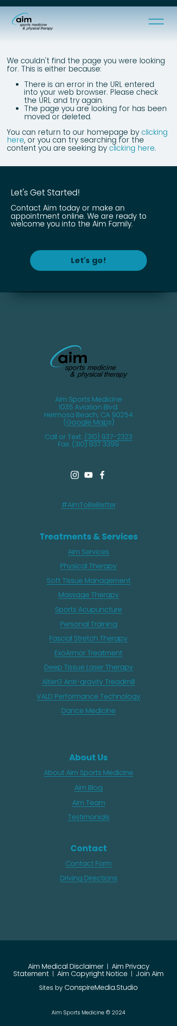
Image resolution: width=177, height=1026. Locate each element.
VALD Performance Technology (88, 697)
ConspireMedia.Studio (101, 987)
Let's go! (88, 260)
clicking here (132, 148)
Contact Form (88, 864)
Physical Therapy (88, 566)
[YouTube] (88, 475)
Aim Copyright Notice (92, 974)
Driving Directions (88, 878)
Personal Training (88, 624)
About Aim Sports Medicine (88, 773)
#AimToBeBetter (88, 505)
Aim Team (88, 803)
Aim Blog (88, 788)
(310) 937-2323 (108, 437)
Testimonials (89, 817)
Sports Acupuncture (88, 610)
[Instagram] (74, 475)
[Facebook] (102, 475)
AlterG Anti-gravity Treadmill (88, 682)
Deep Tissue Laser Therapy (88, 667)
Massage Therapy (88, 595)
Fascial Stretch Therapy (88, 638)
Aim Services (88, 552)
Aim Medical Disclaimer (66, 966)
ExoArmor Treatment (88, 653)
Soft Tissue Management (89, 581)
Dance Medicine (88, 711)
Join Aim (150, 974)
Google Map (87, 422)
